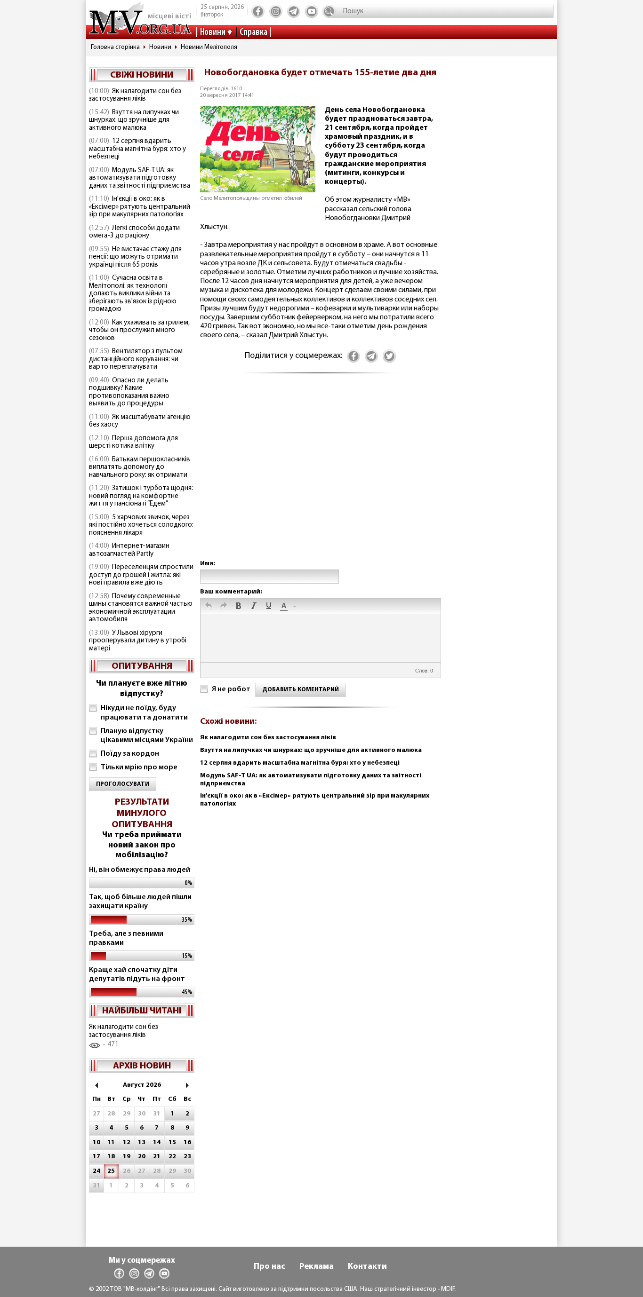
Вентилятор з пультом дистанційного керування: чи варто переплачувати (136, 359)
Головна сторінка (115, 47)
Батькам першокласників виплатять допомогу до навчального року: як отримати (139, 467)
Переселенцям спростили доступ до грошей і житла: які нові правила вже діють (141, 575)
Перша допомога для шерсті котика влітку (133, 442)
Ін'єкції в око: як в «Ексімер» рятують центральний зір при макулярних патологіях (139, 207)
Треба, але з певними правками (126, 938)
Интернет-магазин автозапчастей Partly (129, 550)
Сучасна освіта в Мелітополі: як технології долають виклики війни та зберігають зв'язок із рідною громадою (133, 294)
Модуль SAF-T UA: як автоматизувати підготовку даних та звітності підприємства (139, 178)
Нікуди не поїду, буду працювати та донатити (144, 712)
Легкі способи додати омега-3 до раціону (134, 232)
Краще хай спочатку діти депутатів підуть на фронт (137, 974)
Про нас (269, 1267)
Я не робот (231, 689)
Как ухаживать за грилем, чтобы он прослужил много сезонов (139, 330)
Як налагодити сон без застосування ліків (135, 95)
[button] (208, 607)
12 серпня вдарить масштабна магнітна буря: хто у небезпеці (137, 149)
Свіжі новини (141, 75)
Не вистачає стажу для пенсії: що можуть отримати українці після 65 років (135, 257)
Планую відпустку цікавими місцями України (147, 736)
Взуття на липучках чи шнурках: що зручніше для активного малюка (134, 120)
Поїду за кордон (130, 754)
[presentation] (208, 606)
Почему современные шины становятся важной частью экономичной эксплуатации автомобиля (141, 608)
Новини (212, 32)
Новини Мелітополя (209, 47)
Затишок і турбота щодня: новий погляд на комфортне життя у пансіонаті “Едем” (141, 496)
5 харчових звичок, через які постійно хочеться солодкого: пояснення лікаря (141, 525)
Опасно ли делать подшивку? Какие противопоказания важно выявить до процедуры (129, 392)
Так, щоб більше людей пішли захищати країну (140, 902)
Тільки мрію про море (139, 767)
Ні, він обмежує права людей (139, 870)
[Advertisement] (320, 476)
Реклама (316, 1267)
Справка (253, 32)
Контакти (367, 1267)
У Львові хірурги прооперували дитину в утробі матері (137, 641)
